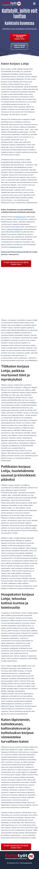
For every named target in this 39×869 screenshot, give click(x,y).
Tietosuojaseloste (26, 863)
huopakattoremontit (15, 247)
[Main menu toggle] (34, 3)
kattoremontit (21, 217)
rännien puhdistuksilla (15, 229)
